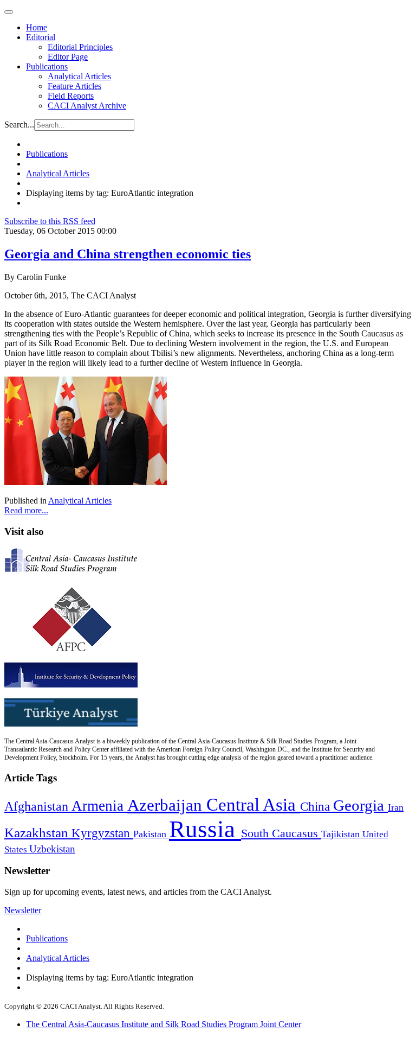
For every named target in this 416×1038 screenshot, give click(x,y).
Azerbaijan (166, 805)
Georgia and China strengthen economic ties (127, 254)
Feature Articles (74, 86)
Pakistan (151, 834)
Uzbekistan (52, 849)
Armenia (99, 806)
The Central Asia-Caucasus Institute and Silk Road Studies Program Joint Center (163, 1024)
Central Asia (253, 804)
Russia (205, 829)
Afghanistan (38, 806)
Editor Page (68, 56)
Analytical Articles (79, 76)
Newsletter (22, 910)
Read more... (26, 510)
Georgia (360, 805)
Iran (396, 807)
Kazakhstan (38, 832)
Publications (47, 66)
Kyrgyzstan (102, 833)
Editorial (40, 37)
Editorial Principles (80, 47)
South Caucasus (281, 833)
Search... (19, 124)
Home (36, 27)
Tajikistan (341, 834)
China (316, 806)
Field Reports (71, 95)
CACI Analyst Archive (87, 105)
